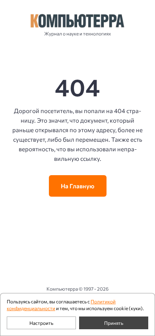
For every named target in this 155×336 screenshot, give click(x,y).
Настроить (41, 323)
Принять (113, 323)
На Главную (78, 185)
